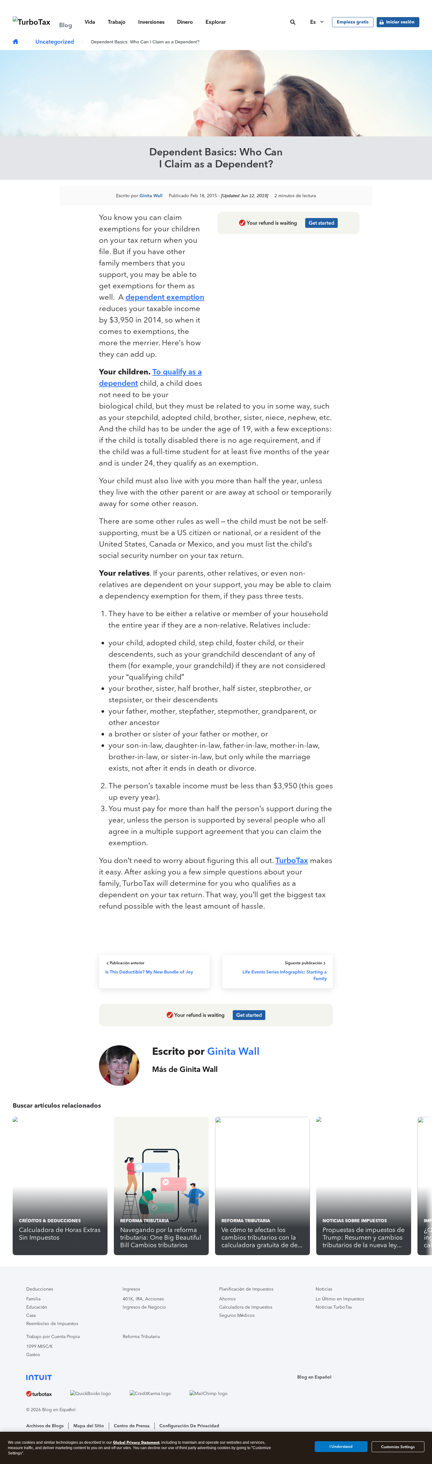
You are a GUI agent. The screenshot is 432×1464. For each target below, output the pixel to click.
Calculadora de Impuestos (245, 1307)
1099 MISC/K (39, 1346)
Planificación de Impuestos (246, 1289)
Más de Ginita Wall (185, 1069)
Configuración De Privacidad (189, 1426)
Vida (90, 22)
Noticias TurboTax (334, 1307)
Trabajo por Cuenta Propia (53, 1336)
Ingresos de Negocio (144, 1307)
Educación (36, 1307)
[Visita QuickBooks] (98, 1393)
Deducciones (39, 1289)
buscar (293, 22)
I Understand (341, 1446)
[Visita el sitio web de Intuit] (134, 1377)
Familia (33, 1299)
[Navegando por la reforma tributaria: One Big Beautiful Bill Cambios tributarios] (161, 1186)
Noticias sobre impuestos (355, 1220)
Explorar (216, 22)
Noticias (324, 1289)
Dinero (185, 22)
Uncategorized (54, 41)
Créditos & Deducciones (50, 1220)
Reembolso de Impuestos (52, 1323)
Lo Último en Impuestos (340, 1299)
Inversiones (151, 22)
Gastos (33, 1354)
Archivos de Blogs (45, 1426)
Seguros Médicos (237, 1315)
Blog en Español (314, 1377)
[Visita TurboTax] (46, 1393)
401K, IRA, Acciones (143, 1299)
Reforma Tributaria (144, 1220)
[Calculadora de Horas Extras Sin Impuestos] (60, 1186)
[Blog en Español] (15, 42)
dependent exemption (165, 297)
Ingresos (131, 1289)
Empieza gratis (353, 22)
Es (313, 22)
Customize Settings (398, 1446)
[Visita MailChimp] (216, 1393)
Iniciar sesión (400, 22)
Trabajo (117, 22)
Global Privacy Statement (136, 1442)
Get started (321, 223)
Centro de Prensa (132, 1426)
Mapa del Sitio (88, 1426)
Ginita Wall (151, 195)
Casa (31, 1315)
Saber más (315, 5)
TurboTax (291, 860)
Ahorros (227, 1299)
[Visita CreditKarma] (158, 1393)
